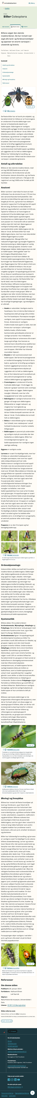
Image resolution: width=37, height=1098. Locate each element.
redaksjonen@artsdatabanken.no (17, 1051)
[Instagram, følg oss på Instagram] (12, 1079)
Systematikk (6, 76)
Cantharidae (13, 555)
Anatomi (5, 69)
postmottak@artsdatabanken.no (17, 1065)
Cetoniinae (12, 786)
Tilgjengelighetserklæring (22, 1093)
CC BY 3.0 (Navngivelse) (16, 1005)
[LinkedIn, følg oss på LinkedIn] (15, 1079)
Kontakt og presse (13, 1046)
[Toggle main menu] (31, 3)
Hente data (4, 1095)
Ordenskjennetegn (8, 72)
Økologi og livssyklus (9, 79)
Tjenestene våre (12, 1043)
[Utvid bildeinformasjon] (4, 111)
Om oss (10, 1041)
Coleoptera (11, 111)
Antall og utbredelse (8, 65)
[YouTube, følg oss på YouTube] (18, 1079)
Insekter (7, 8)
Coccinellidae (13, 968)
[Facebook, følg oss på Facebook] (9, 1079)
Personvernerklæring (7, 1093)
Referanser (6, 83)
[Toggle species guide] (32, 1092)
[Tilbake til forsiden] (9, 3)
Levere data (12, 1095)
